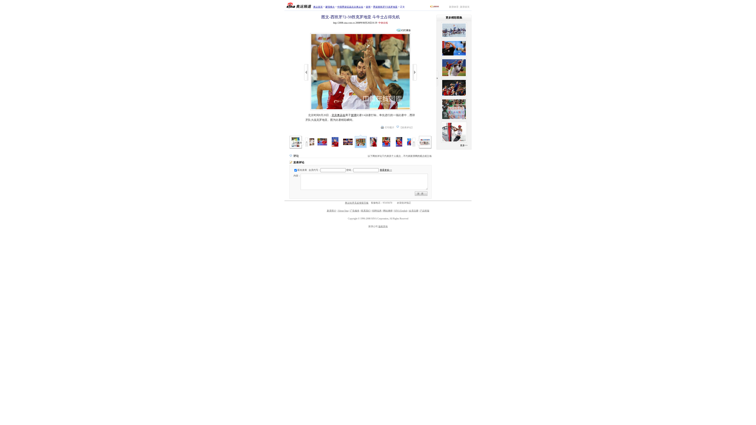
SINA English (400, 210)
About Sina (343, 210)
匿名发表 (302, 170)
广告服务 (354, 210)
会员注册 (413, 210)
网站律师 (388, 210)
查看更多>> (386, 170)
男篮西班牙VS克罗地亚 (385, 7)
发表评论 (406, 127)
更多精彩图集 (454, 17)
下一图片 (423, 142)
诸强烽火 (330, 7)
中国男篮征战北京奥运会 (350, 7)
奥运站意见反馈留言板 (357, 202)
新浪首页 (465, 7)
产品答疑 (424, 210)
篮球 (368, 7)
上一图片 (297, 142)
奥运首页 (318, 7)
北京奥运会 (338, 115)
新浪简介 (331, 210)
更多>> (464, 145)
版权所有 (383, 226)
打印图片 (389, 127)
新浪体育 (454, 7)
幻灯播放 (406, 30)
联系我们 (366, 210)
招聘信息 (377, 210)
